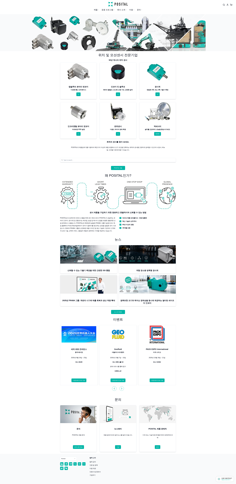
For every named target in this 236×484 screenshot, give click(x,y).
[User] (224, 5)
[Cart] (231, 5)
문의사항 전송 (78, 447)
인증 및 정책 (94, 465)
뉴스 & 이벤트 (118, 312)
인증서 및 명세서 (95, 472)
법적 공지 (93, 462)
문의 (139, 10)
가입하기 (93, 475)
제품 (96, 10)
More (157, 134)
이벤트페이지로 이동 (79, 380)
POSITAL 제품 (118, 168)
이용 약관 (93, 468)
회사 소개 (121, 10)
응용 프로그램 (107, 10)
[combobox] (119, 160)
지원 (131, 10)
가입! (118, 447)
